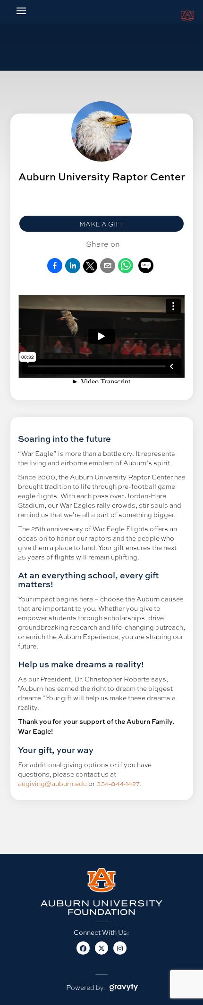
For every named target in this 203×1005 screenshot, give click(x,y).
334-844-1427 (117, 783)
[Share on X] (90, 270)
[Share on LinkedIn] (72, 270)
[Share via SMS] (145, 266)
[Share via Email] (107, 270)
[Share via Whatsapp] (125, 270)
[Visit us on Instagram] (120, 952)
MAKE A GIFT (101, 223)
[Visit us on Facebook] (83, 952)
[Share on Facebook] (54, 270)
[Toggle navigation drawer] (21, 10)
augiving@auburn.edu (52, 783)
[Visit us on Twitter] (102, 952)
